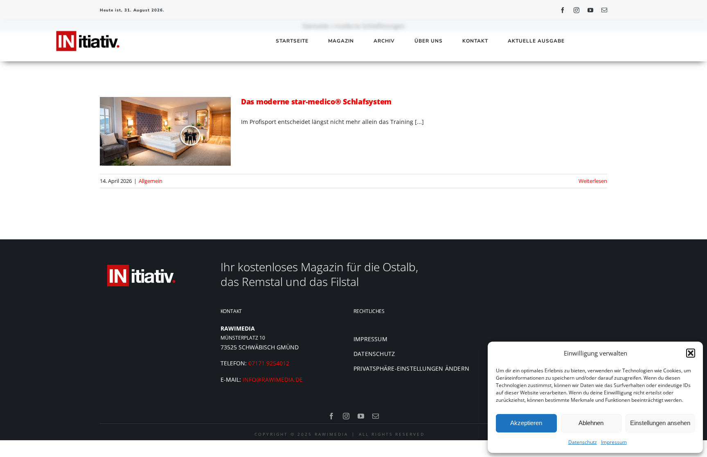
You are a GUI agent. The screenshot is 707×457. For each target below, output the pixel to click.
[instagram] (576, 10)
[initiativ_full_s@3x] (87, 29)
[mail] (604, 10)
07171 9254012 (268, 363)
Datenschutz (582, 442)
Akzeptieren (526, 422)
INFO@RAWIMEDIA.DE (273, 379)
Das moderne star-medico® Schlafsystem (316, 101)
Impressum (614, 442)
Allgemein (150, 181)
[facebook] (562, 10)
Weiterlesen (593, 181)
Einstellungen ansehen (660, 422)
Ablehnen (591, 422)
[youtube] (590, 10)
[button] (691, 353)
